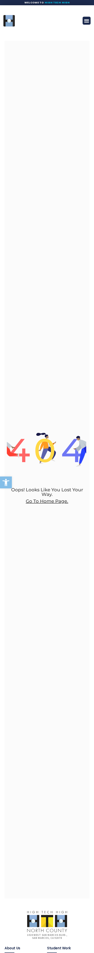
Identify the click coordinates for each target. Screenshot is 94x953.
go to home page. (47, 501)
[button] (6, 482)
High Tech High (57, 2)
